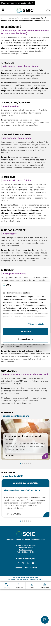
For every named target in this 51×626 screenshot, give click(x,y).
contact (32, 587)
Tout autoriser (25, 331)
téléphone (19, 587)
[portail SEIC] (44, 584)
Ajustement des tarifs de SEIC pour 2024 (22, 490)
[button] (3, 10)
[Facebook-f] (18, 563)
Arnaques (9, 455)
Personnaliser (24, 339)
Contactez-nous (25, 550)
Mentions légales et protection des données (25, 577)
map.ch (41, 579)
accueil (4, 18)
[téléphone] (19, 584)
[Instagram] (23, 563)
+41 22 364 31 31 (27, 552)
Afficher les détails (36, 324)
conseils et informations (19, 18)
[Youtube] (33, 563)
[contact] (32, 584)
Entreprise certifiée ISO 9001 (25, 568)
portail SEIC (45, 587)
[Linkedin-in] (28, 563)
